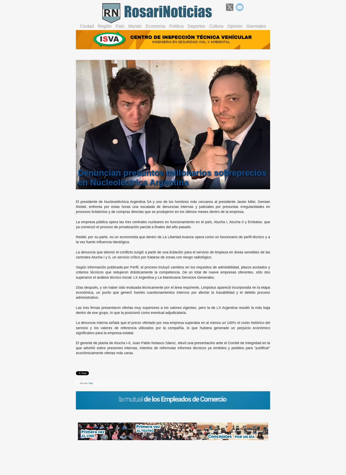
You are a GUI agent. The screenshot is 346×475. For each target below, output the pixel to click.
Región (105, 26)
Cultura (216, 26)
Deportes (196, 26)
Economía (155, 26)
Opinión (234, 26)
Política (176, 26)
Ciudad (87, 26)
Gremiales (256, 26)
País (120, 26)
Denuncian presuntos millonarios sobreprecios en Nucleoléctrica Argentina (172, 177)
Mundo (135, 26)
